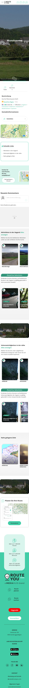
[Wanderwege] (10, 254)
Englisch (24, 105)
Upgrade (14, 610)
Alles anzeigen (6, 348)
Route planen (16, 590)
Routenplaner (14, 523)
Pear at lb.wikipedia (9, 78)
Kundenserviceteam (15, 687)
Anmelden (14, 618)
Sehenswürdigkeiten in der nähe (12, 153)
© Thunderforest (14, 137)
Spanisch (13, 108)
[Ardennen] (10, 454)
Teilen (5, 89)
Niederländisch (6, 108)
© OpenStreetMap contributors (22, 137)
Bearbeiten (12, 88)
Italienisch (12, 106)
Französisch (5, 106)
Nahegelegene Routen (8, 180)
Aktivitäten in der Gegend (10, 150)
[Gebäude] (10, 369)
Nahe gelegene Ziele (9, 156)
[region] (14, 131)
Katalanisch (19, 106)
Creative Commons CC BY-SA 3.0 (13, 336)
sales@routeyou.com (15, 679)
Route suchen (16, 599)
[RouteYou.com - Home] (7, 2)
